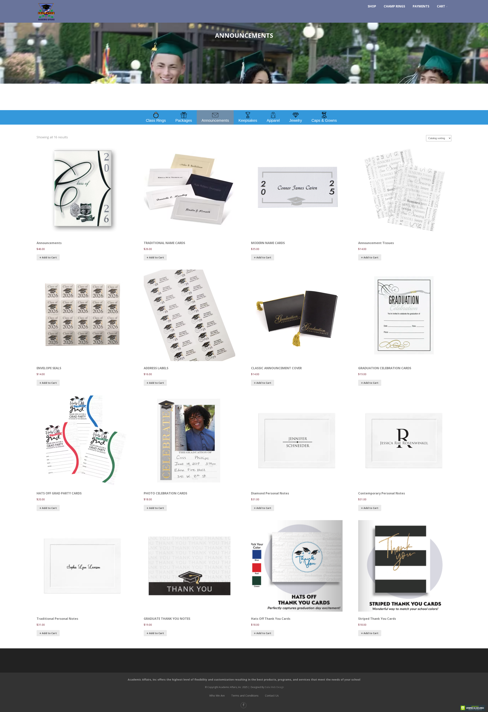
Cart (441, 6)
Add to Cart (49, 257)
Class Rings (156, 120)
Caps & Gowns (324, 120)
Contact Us (272, 695)
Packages (183, 120)
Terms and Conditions (244, 695)
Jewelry (295, 120)
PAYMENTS (421, 6)
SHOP (372, 6)
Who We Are (217, 695)
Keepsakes (247, 120)
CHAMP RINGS (394, 6)
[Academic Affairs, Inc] (46, 21)
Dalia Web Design (274, 687)
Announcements (215, 120)
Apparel (273, 120)
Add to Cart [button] (263, 382)
